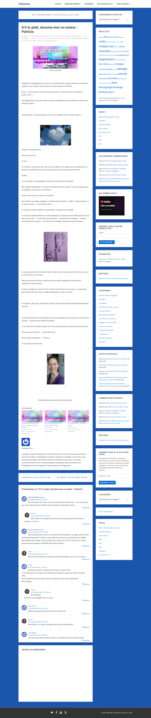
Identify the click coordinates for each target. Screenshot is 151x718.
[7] (56, 135)
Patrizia (65, 115)
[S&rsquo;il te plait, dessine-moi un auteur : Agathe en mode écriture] (32, 416)
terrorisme (108, 83)
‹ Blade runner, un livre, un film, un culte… (37, 477)
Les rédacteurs (103, 334)
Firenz (30, 448)
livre (101, 64)
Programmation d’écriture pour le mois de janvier (113, 365)
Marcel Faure (32, 606)
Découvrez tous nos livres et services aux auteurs (114, 278)
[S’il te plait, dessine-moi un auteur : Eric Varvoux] (55, 416)
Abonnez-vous (107, 482)
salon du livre (122, 78)
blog (107, 42)
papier (110, 69)
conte (121, 42)
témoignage (78, 38)
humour (126, 51)
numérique (103, 69)
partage (54, 38)
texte (42, 38)
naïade (30, 565)
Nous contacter (123, 4)
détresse (116, 47)
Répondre (87, 508)
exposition (113, 51)
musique (119, 64)
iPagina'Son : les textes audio (107, 322)
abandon (101, 37)
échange (25, 41)
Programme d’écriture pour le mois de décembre (113, 371)
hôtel (100, 55)
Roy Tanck (121, 98)
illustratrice (104, 55)
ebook (122, 46)
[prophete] (56, 246)
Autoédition (88, 4)
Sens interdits (102, 83)
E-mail (101, 232)
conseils (117, 42)
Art (105, 36)
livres (106, 64)
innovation (109, 55)
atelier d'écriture (113, 37)
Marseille (111, 64)
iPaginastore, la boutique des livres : (109, 259)
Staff (100, 136)
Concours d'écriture (104, 311)
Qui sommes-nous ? (105, 4)
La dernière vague (120, 59)
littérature (41, 41)
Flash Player (107, 100)
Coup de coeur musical (105, 326)
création (47, 38)
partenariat (103, 74)
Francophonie (103, 303)
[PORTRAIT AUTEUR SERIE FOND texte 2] (55, 57)
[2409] (56, 369)
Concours (111, 42)
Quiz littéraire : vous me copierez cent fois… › (73, 477)
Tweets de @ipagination (106, 511)
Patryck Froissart (112, 74)
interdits (115, 55)
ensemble (104, 51)
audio (102, 41)
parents (115, 69)
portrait (86, 38)
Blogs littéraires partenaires (107, 315)
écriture (70, 38)
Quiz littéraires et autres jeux (107, 318)
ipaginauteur (62, 38)
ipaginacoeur (123, 55)
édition (111, 92)
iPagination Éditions (72, 4)
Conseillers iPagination (105, 338)
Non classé (102, 342)
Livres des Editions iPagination (108, 295)
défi (111, 46)
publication (103, 78)
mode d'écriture (51, 41)
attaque (122, 37)
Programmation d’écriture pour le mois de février (113, 359)
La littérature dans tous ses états (108, 307)
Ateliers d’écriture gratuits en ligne (109, 117)
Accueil (58, 4)
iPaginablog (24, 4)
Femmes (120, 51)
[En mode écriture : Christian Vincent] (78, 416)
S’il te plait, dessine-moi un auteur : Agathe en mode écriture (30, 425)
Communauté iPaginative (72, 36)
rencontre (32, 41)
